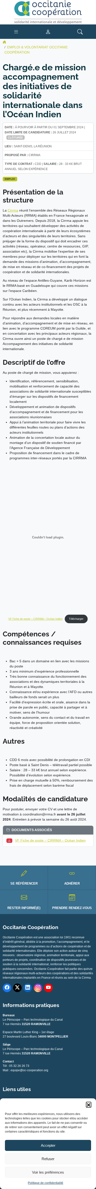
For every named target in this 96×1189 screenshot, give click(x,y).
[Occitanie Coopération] (48, 12)
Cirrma (13, 210)
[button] (88, 1104)
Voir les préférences (48, 1172)
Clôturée (15, 137)
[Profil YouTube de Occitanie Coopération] (48, 988)
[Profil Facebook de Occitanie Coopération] (7, 988)
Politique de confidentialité (45, 1183)
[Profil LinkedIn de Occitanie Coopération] (27, 988)
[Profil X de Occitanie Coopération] (17, 988)
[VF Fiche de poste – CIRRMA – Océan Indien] (10, 840)
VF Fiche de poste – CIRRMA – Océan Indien (35, 618)
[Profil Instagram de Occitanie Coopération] (38, 988)
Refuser (48, 1159)
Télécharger (76, 618)
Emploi (10, 179)
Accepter (48, 1145)
